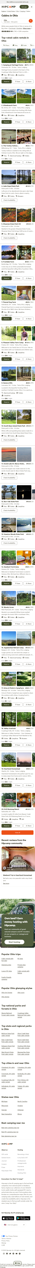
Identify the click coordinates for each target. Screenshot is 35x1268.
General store (5, 1157)
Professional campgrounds (22, 1162)
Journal (4, 1161)
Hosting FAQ (22, 1173)
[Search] (31, 21)
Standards (21, 1170)
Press (3, 1167)
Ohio (17, 11)
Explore (3, 11)
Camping (22, 11)
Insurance (21, 1166)
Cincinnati (12, 28)
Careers (4, 1164)
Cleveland (19, 28)
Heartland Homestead (24, 875)
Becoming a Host (23, 1154)
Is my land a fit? (23, 1157)
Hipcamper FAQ (6, 1171)
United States (11, 11)
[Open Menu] (31, 7)
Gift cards (4, 1154)
